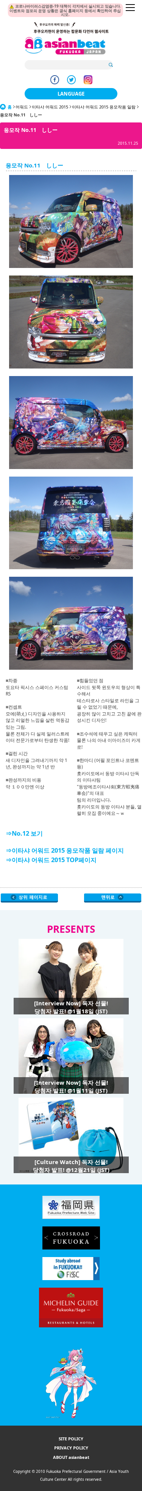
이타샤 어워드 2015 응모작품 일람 (104, 107)
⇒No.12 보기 (24, 833)
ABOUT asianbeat (71, 1457)
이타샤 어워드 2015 (50, 107)
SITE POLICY (71, 1438)
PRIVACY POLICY (71, 1448)
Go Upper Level (29, 898)
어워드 (22, 107)
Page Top (112, 898)
